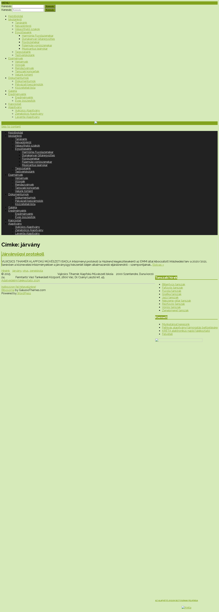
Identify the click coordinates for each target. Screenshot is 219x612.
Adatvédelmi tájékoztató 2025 (20, 280)
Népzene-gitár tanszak (176, 300)
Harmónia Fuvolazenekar (37, 35)
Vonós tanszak (171, 307)
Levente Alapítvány (27, 117)
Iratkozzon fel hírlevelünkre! (18, 286)
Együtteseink (23, 32)
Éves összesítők (25, 100)
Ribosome (7, 290)
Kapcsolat (14, 104)
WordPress (24, 293)
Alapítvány (15, 107)
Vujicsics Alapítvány (27, 110)
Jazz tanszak (170, 297)
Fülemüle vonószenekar (37, 45)
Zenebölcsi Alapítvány (29, 113)
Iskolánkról (15, 19)
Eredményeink (17, 94)
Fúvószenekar (31, 42)
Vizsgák (20, 65)
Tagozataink (23, 52)
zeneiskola (36, 270)
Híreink (5, 270)
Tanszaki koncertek (27, 71)
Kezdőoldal (15, 16)
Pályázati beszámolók (29, 84)
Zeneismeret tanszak (175, 310)
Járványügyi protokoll (23, 253)
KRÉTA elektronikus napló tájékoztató (186, 330)
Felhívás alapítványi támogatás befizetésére (190, 327)
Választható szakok (27, 29)
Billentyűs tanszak (173, 284)
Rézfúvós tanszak (173, 304)
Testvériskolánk (25, 55)
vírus (25, 270)
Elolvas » (158, 264)
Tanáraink (21, 22)
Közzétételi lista (25, 87)
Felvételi (167, 334)
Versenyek (21, 61)
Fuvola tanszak (171, 291)
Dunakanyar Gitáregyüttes (38, 39)
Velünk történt (24, 74)
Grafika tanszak (171, 294)
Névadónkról (23, 26)
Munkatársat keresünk (176, 324)
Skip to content (11, 126)
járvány (16, 270)
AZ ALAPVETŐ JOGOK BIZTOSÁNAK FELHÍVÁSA (176, 601)
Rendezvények (24, 68)
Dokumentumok (18, 78)
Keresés (6, 6)
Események (15, 58)
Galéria (12, 91)
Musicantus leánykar (35, 48)
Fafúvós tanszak (172, 287)
